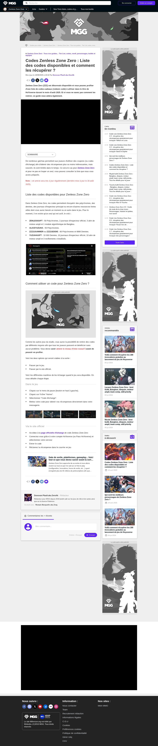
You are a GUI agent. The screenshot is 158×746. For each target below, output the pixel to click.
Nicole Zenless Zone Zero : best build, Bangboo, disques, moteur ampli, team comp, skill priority (119, 422)
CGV (64, 741)
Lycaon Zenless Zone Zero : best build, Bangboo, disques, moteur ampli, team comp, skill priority (119, 389)
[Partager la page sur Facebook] (33, 80)
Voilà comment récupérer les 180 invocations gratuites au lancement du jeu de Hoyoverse (119, 357)
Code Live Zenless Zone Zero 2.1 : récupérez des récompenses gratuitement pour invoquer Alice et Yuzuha (121, 199)
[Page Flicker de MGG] (51, 706)
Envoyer (92, 535)
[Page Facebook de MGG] (24, 706)
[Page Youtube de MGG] (40, 706)
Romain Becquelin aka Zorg (46, 505)
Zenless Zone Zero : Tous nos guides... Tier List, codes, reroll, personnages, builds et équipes (86, 45)
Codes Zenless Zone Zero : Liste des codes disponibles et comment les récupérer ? (121, 167)
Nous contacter (69, 706)
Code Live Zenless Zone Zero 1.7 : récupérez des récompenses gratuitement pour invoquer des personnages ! (121, 232)
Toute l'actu (120, 242)
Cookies (66, 725)
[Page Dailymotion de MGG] (45, 706)
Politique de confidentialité (74, 733)
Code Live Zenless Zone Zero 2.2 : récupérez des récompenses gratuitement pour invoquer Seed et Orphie (121, 148)
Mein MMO (103, 706)
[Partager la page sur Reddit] (42, 80)
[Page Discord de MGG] (29, 706)
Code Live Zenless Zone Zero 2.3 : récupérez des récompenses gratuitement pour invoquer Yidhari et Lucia (121, 137)
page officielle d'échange (52, 433)
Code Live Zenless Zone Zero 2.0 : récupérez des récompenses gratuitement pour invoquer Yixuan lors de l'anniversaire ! (121, 221)
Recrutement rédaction (73, 713)
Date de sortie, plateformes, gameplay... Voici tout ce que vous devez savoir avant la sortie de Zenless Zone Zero (71, 458)
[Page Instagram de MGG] (56, 706)
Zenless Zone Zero (49, 45)
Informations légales (71, 717)
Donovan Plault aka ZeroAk (63, 75)
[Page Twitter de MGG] (35, 706)
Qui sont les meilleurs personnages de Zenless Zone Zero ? (120, 158)
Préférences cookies (71, 729)
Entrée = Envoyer (75, 535)
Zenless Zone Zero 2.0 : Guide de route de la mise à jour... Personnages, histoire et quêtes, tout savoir (121, 210)
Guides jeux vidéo (35, 45)
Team (65, 710)
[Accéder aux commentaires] (46, 80)
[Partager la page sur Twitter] (37, 80)
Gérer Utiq (67, 737)
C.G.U (65, 721)
